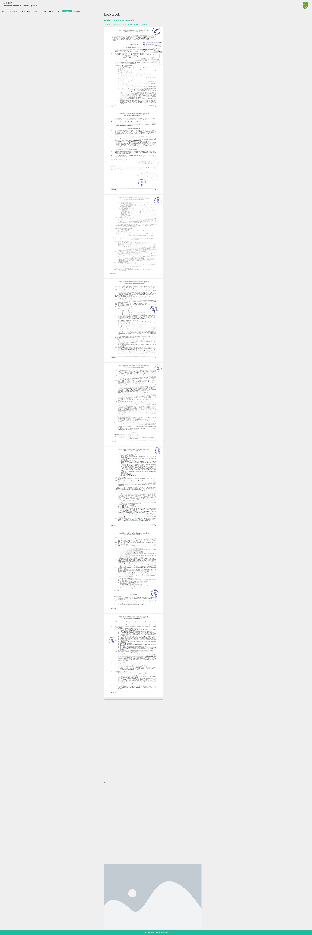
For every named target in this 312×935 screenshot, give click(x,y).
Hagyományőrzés (26, 11)
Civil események (78, 11)
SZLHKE (8, 3)
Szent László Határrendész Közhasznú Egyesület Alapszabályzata (125, 24)
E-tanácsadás (14, 11)
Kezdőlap (4, 11)
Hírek (59, 11)
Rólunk (44, 11)
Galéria (36, 11)
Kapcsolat (52, 11)
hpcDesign (166, 932)
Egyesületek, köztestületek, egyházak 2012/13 (119, 20)
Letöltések (67, 11)
